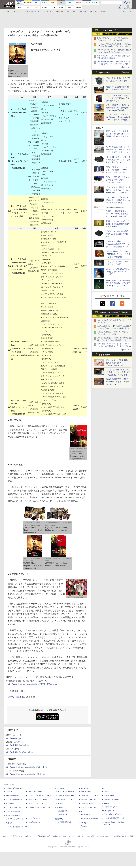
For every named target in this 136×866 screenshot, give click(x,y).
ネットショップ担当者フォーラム (41, 796)
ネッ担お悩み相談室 (13, 811)
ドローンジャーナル (13, 807)
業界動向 (82, 11)
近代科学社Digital (64, 822)
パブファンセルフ (111, 807)
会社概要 (90, 836)
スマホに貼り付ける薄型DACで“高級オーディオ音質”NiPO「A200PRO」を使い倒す (118, 372)
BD (68, 11)
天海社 (107, 792)
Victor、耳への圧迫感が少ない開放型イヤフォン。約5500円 (117, 271)
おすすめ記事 (104, 354)
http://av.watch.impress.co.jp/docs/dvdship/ (25, 774)
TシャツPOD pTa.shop (113, 814)
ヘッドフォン (48, 11)
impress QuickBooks (112, 799)
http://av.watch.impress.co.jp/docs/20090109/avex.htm (33, 684)
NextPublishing (34, 822)
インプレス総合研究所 (14, 799)
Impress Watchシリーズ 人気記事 (113, 312)
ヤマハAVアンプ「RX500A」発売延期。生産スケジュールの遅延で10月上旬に (118, 200)
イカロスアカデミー (88, 807)
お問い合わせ (30, 836)
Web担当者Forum (12, 796)
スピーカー (93, 11)
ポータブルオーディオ (31, 11)
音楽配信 (104, 11)
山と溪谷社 (59, 807)
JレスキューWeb (87, 803)
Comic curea (109, 796)
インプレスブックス (36, 818)
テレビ (7, 11)
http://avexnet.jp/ (13, 738)
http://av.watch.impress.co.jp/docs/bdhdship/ (26, 767)
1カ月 (127, 34)
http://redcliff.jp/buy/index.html (19, 752)
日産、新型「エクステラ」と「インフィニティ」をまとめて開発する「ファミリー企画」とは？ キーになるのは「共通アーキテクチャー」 (114, 346)
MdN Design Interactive (89, 819)
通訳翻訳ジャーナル (88, 799)
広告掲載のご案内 (44, 836)
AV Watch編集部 (16, 697)
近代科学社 (59, 819)
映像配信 (59, 11)
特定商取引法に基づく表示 (123, 836)
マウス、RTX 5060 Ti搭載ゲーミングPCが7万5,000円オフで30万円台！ (117, 98)
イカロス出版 (83, 788)
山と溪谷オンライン (65, 811)
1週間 (117, 34)
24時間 (107, 34)
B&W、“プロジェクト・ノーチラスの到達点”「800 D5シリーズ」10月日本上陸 (117, 169)
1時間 (97, 34)
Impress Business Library (38, 799)
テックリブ (83, 823)
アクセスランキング (107, 30)
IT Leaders (10, 803)
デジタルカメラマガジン (15, 819)
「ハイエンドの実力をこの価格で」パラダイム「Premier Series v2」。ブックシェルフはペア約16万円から (114, 46)
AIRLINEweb (86, 792)
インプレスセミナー (36, 803)
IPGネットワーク (108, 811)
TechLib (84, 826)
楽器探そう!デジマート (66, 796)
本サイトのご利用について (12, 836)
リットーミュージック (66, 792)
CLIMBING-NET (63, 815)
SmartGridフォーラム (36, 792)
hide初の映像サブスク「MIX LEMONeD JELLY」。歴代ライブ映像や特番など (118, 254)
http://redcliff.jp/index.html (17, 745)
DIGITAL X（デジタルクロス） (40, 807)
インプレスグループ (104, 836)
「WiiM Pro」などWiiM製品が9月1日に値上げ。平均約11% (117, 234)
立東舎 (60, 803)
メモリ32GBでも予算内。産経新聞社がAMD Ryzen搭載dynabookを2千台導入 (117, 107)
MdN (80, 811)
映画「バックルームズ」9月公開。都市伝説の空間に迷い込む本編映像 (118, 223)
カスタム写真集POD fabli (114, 818)
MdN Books (85, 815)
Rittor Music (60, 788)
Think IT (9, 792)
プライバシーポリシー (77, 836)
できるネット (11, 823)
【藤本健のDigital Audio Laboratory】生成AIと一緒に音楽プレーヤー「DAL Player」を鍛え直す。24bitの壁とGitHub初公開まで (114, 64)
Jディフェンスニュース (89, 796)
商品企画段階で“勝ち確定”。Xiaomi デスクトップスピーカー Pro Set (118, 381)
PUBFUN (105, 803)
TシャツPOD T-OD (65, 799)
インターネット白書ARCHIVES (17, 827)
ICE (103, 788)
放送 (74, 11)
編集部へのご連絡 (59, 836)
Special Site (104, 72)
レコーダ (16, 11)
